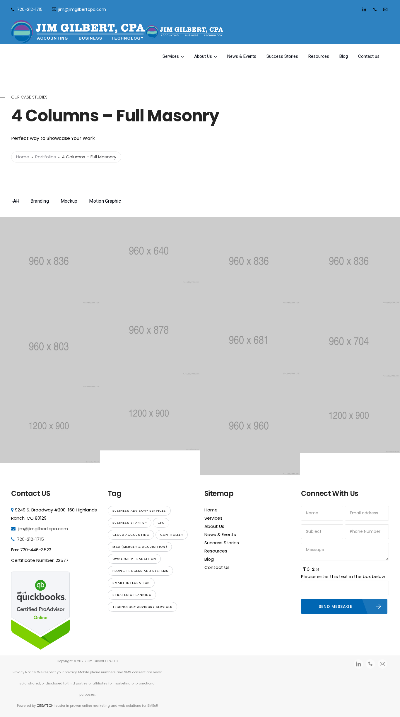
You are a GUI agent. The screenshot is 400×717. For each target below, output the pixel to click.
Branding (39, 201)
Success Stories (282, 56)
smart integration (131, 583)
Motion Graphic (105, 201)
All (16, 201)
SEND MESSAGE (335, 606)
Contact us (369, 56)
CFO (161, 523)
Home (22, 157)
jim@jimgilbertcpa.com (82, 9)
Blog (343, 56)
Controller (171, 535)
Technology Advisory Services (142, 607)
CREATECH (45, 705)
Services (171, 56)
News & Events (241, 56)
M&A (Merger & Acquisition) (139, 547)
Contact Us (217, 567)
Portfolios (45, 157)
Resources (318, 56)
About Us (203, 56)
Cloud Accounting (130, 535)
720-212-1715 (29, 9)
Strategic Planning (131, 595)
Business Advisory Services (139, 510)
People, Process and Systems (140, 571)
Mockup (69, 201)
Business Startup (129, 523)
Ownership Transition (134, 559)
